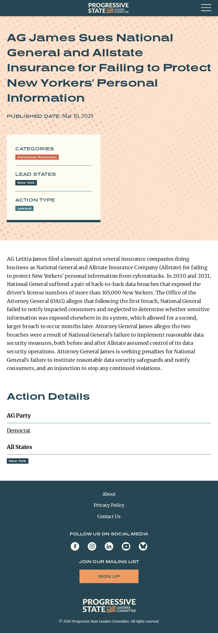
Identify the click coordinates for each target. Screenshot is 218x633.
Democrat (18, 430)
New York (26, 182)
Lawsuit (24, 208)
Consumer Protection (37, 157)
